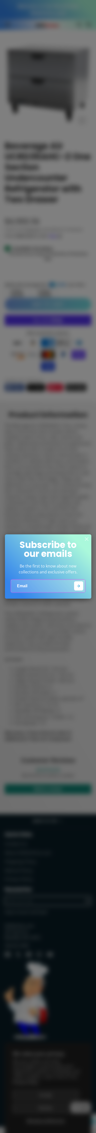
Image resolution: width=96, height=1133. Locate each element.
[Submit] (78, 585)
